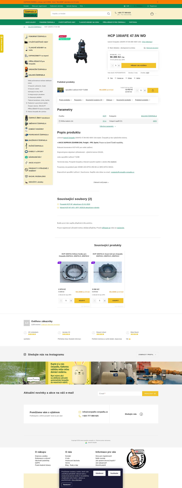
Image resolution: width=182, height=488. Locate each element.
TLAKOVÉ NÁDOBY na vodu (37, 49)
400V (155, 121)
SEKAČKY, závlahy (36, 182)
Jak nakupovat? (101, 463)
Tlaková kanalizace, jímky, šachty (38, 100)
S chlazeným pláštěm (35, 97)
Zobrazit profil (146, 354)
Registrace (153, 6)
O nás (67, 458)
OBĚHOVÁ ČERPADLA (37, 123)
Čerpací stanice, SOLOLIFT (37, 106)
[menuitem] (31, 22)
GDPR (37, 463)
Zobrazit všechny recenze (50, 324)
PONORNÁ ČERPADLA (37, 36)
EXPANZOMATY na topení (39, 56)
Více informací (77, 480)
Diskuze (109, 100)
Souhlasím (114, 473)
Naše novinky (100, 458)
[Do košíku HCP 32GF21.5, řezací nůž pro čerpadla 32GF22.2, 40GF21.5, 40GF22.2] (115, 300)
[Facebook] (141, 414)
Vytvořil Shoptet (92, 442)
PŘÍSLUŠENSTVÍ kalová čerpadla (39, 108)
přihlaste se (106, 228)
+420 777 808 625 (124, 12)
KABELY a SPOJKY (36, 151)
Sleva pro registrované (39, 6)
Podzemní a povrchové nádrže (38, 103)
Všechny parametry (107, 126)
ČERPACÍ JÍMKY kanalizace (39, 118)
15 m (104, 121)
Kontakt (26, 6)
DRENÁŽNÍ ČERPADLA (38, 69)
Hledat (108, 13)
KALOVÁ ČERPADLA (37, 75)
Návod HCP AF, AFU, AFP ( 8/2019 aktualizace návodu (79, 207)
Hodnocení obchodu (56, 6)
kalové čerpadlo (69, 138)
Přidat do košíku (139, 65)
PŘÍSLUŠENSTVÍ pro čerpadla (37, 63)
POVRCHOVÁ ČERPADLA (39, 135)
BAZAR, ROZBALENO (37, 176)
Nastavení (66, 484)
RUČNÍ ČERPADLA (36, 146)
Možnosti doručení (152, 48)
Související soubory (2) (94, 100)
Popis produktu (64, 100)
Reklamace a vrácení (42, 458)
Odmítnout (99, 473)
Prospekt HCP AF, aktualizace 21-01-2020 (75, 204)
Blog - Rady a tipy (71, 465)
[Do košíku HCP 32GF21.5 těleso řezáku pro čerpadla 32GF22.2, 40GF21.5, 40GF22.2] (82, 300)
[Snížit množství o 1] (112, 65)
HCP (147, 72)
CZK (127, 6)
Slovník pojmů (101, 465)
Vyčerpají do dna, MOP (35, 91)
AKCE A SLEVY (35, 163)
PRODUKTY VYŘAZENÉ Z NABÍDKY (39, 170)
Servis (67, 463)
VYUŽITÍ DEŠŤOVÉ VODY (38, 42)
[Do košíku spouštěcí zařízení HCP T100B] (152, 90)
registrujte (120, 228)
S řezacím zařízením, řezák (37, 86)
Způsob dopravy (72, 6)
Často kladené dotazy (43, 465)
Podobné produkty (141, 100)
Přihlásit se (150, 393)
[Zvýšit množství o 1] (119, 65)
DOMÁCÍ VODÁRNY (36, 129)
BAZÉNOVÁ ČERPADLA (38, 140)
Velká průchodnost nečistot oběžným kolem (40, 82)
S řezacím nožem (33, 89)
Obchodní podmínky (42, 460)
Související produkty (123, 100)
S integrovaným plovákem (36, 94)
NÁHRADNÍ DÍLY (35, 157)
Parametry (78, 100)
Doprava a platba (41, 456)
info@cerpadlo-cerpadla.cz (95, 412)
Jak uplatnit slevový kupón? (105, 460)
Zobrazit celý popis (100, 182)
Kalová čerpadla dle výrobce (37, 111)
